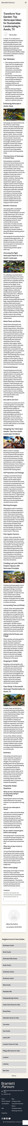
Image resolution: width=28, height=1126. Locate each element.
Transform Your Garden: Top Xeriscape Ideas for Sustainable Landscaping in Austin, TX (12, 894)
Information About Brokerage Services (17, 1109)
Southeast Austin (8, 978)
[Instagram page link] (2, 1118)
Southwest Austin (8, 972)
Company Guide (16, 1101)
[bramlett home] (8, 3)
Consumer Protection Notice (17, 1105)
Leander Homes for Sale (10, 1044)
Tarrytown (6, 1024)
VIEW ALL (14, 1075)
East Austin (6, 1031)
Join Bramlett (5, 1103)
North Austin (7, 952)
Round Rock (6, 1011)
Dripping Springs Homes (10, 998)
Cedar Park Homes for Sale (11, 1005)
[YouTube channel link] (9, 1118)
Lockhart (5, 1057)
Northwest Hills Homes (10, 958)
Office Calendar (6, 1101)
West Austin (7, 985)
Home (3, 1099)
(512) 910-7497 (7, 1094)
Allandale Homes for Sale (11, 1018)
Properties (4, 1113)
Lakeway (5, 1064)
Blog (13, 1099)
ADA (3, 1108)
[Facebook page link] (4, 1118)
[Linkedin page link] (7, 1118)
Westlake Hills (7, 991)
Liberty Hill (6, 1037)
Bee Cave (6, 1070)
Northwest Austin (8, 945)
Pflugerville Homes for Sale (11, 1051)
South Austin (7, 965)
